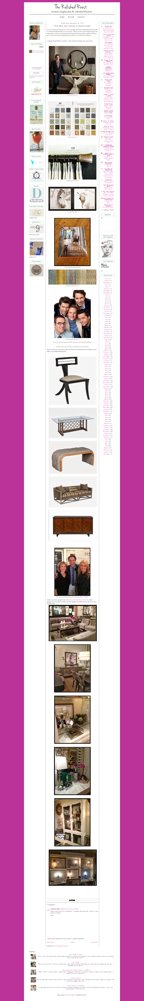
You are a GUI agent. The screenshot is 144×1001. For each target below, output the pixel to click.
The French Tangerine (108, 163)
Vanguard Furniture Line (73, 95)
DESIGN (71, 17)
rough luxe (108, 179)
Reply (52, 915)
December (107, 307)
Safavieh (77, 285)
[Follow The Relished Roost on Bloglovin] (107, 257)
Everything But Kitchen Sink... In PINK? (75, 970)
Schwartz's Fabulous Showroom (76, 600)
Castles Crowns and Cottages (109, 111)
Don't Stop (108, 113)
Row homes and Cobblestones (108, 199)
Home (72, 942)
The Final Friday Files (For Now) (108, 63)
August (106, 315)
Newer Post (50, 942)
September (106, 282)
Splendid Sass (108, 87)
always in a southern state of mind (108, 154)
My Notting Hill (108, 131)
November (107, 291)
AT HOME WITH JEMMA (108, 74)
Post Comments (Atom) (61, 946)
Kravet (75, 137)
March (107, 303)
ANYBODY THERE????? (108, 70)
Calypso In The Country (109, 51)
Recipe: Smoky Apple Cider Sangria (108, 107)
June (106, 297)
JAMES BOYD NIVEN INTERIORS (108, 90)
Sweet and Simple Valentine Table (108, 76)
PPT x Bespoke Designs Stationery (108, 84)
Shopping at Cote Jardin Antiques (108, 128)
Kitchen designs (34, 67)
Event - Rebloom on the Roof (108, 133)
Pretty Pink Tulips (108, 80)
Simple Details (108, 137)
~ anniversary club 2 (108, 165)
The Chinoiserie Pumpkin (75, 985)
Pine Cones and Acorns (108, 35)
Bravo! (78, 339)
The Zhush (108, 42)
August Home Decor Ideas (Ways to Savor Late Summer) (108, 55)
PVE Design (108, 115)
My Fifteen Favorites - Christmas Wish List (108, 140)
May (106, 299)
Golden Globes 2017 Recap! (108, 188)
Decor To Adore (108, 121)
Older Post (94, 942)
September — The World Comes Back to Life (108, 38)
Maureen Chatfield (84, 597)
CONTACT (81, 17)
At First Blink (70, 995)
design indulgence (108, 67)
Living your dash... (108, 201)
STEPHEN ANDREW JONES (108, 145)
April (107, 278)
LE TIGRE (76, 962)
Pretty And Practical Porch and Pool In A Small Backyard (108, 99)
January (106, 289)
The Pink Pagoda (108, 191)
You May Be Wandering (108, 169)
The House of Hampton (108, 205)
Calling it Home (108, 210)
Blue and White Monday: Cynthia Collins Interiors (108, 194)
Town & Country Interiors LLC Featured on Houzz (38, 51)
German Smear (76, 978)
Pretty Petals (108, 104)
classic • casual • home (108, 95)
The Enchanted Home (109, 185)
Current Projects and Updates (108, 181)
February (107, 327)
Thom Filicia (66, 29)
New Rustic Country (75, 954)
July (107, 284)
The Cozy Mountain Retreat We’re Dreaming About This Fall (108, 30)
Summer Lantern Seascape (108, 123)
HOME (62, 17)
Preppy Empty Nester (108, 60)
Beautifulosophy (55, 909)
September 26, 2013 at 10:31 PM (69, 909)
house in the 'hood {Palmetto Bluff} (108, 158)
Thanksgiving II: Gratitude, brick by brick (108, 149)
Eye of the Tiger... (108, 207)
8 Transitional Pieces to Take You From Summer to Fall (108, 46)
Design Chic (108, 26)
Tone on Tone (108, 126)
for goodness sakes (108, 117)
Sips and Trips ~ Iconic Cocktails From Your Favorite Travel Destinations (108, 174)
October (106, 280)
